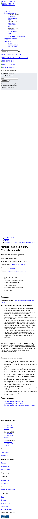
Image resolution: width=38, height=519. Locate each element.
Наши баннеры (13, 45)
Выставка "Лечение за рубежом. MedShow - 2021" (20, 242)
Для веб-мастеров (6, 509)
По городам (11, 16)
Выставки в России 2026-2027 (13, 401)
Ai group (12, 268)
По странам (11, 23)
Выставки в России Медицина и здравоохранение (20, 405)
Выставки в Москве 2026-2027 (14, 403)
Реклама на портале (10, 38)
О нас (10, 43)
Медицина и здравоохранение (16, 271)
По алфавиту (5, 466)
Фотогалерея (5, 452)
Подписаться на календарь (16, 36)
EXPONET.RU (9, 237)
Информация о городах (8, 489)
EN (2, 49)
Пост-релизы (5, 455)
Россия (6, 239)
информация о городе (18, 264)
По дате (3, 463)
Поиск (6, 40)
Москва (6, 240)
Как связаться (12, 46)
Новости (7, 11)
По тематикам (12, 18)
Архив (10, 20)
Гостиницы (4, 483)
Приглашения (5, 480)
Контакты (7, 41)
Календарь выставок (10, 13)
